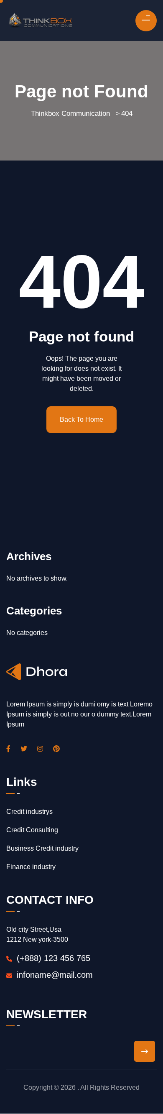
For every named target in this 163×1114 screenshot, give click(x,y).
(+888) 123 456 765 (52, 958)
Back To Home (81, 419)
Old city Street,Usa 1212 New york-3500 (37, 934)
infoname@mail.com (55, 974)
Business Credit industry (42, 848)
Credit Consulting (32, 830)
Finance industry (31, 866)
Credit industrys (29, 811)
